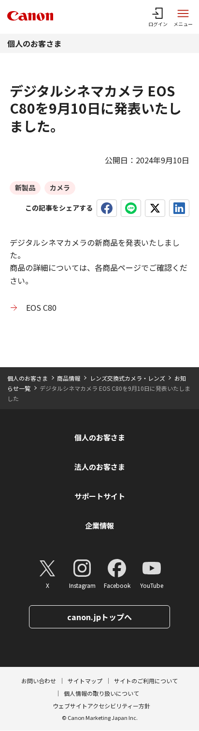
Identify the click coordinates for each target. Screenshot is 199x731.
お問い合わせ (38, 681)
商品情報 (68, 378)
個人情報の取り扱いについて (101, 693)
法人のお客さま (99, 467)
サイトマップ (85, 681)
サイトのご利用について (146, 681)
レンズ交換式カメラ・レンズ (127, 378)
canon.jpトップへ (99, 617)
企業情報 (99, 525)
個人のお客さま (34, 43)
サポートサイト (99, 496)
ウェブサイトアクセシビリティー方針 (101, 706)
